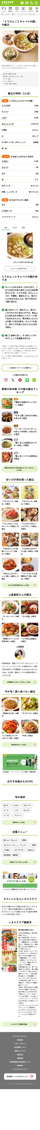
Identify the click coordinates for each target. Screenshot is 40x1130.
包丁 (13, 290)
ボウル (15, 298)
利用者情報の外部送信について (20, 1062)
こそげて (28, 290)
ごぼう (21, 76)
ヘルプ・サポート (20, 1043)
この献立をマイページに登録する (20, 368)
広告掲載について (20, 1047)
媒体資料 (20, 1065)
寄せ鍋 (14, 74)
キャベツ (17, 76)
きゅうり (5, 167)
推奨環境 (20, 1058)
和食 (9, 78)
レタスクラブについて (20, 1069)
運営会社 (20, 1054)
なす (3, 173)
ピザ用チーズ (7, 210)
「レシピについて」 (30, 356)
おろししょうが (8, 123)
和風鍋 (10, 74)
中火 (20, 312)
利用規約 (20, 1040)
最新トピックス (20, 1051)
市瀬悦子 (15, 83)
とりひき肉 (11, 76)
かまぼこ (5, 161)
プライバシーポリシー (20, 1036)
